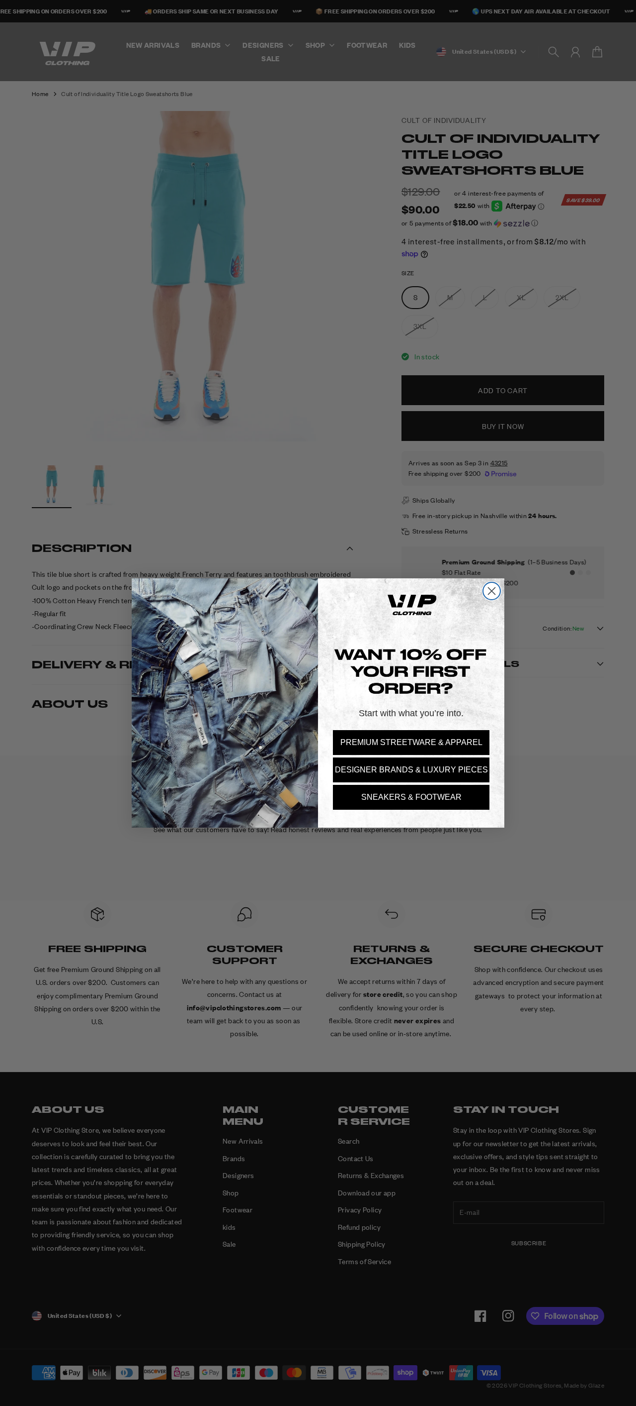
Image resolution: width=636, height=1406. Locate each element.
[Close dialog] (491, 591)
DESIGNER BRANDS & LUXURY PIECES (411, 769)
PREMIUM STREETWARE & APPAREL (411, 742)
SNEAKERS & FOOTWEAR (411, 797)
